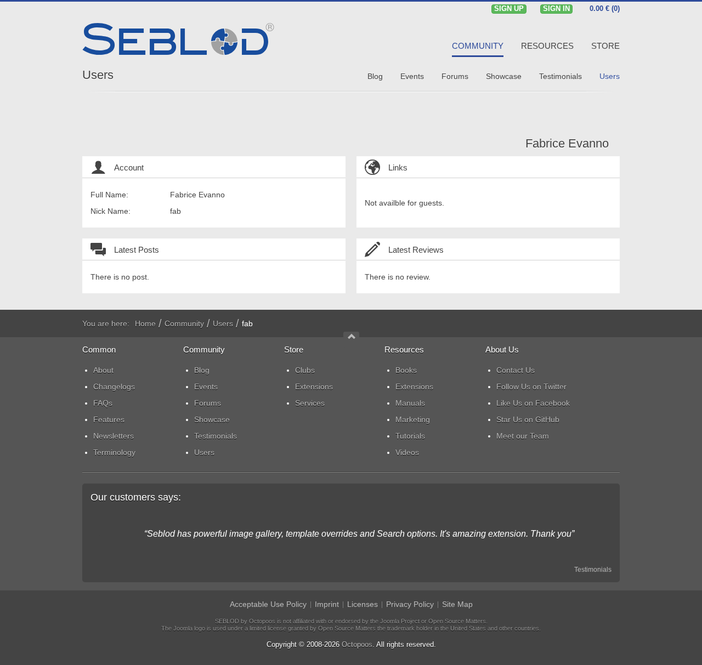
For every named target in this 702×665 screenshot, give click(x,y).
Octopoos (357, 644)
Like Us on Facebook (533, 403)
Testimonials (593, 569)
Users (98, 75)
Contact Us (515, 370)
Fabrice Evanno (567, 143)
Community (184, 323)
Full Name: (109, 194)
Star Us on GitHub (527, 419)
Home (145, 323)
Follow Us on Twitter (531, 386)
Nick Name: (110, 211)
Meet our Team (522, 435)
